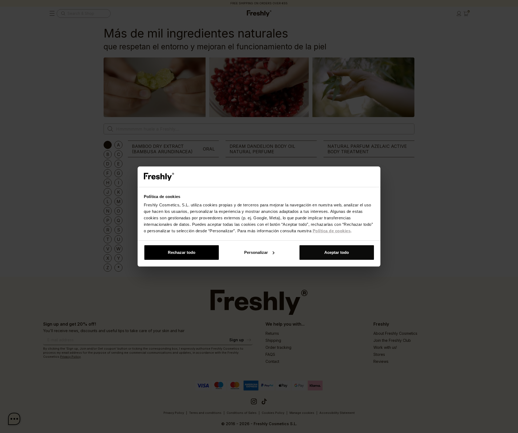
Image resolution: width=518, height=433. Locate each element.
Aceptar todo (336, 252)
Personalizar (256, 252)
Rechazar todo (181, 252)
